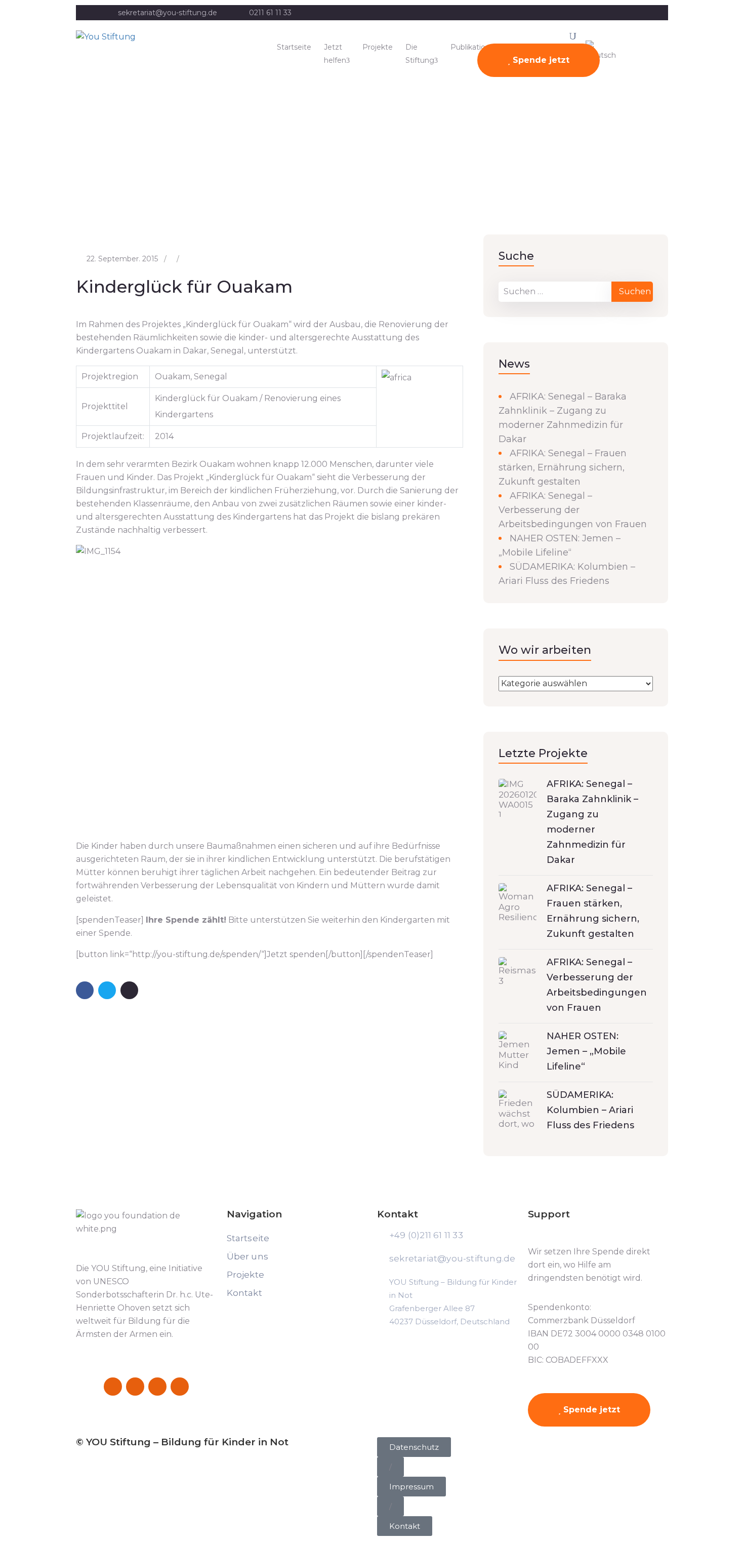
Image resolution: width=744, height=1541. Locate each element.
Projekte (377, 47)
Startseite (294, 47)
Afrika (91, 176)
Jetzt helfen (335, 54)
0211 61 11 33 (270, 12)
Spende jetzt (539, 60)
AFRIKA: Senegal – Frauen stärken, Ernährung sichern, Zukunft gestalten (563, 467)
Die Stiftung (419, 54)
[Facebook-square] (113, 1386)
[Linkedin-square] (157, 1386)
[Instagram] (135, 1386)
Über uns (248, 1256)
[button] (390, 1467)
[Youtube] (180, 1386)
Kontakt (244, 1293)
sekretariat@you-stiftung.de (167, 12)
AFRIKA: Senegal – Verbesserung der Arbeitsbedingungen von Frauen (573, 510)
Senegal (123, 176)
